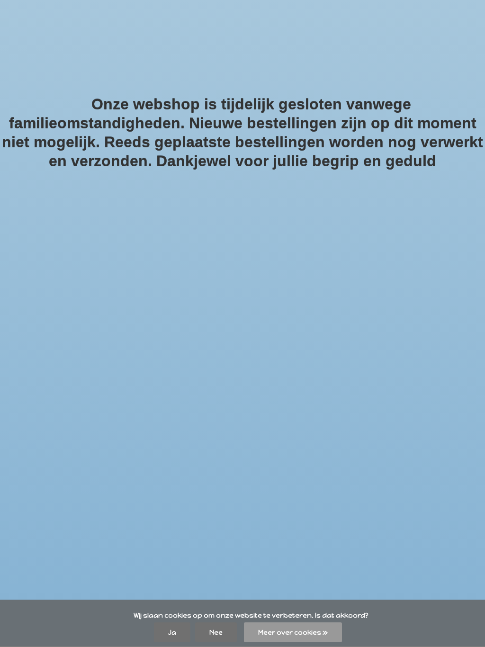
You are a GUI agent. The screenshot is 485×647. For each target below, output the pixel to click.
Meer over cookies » (293, 632)
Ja (172, 632)
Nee (216, 632)
